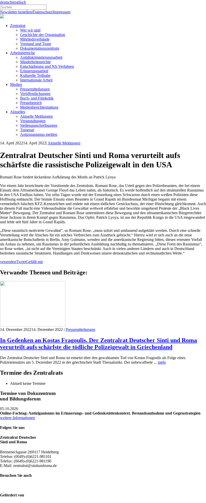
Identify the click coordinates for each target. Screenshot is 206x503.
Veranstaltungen (32, 121)
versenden (8, 262)
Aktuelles (17, 112)
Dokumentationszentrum (39, 48)
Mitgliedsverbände (34, 39)
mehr (162, 362)
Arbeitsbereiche (22, 53)
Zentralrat (17, 25)
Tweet (21, 262)
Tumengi (27, 130)
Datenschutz (42, 12)
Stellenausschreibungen (38, 125)
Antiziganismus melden (38, 134)
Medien (16, 84)
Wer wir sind (30, 30)
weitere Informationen (17, 418)
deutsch (6, 2)
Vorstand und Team (35, 44)
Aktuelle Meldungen (36, 116)
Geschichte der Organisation (42, 35)
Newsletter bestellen (16, 12)
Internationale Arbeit (36, 80)
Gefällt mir (34, 262)
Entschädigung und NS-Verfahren (47, 66)
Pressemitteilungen (35, 89)
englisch (19, 2)
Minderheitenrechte (35, 62)
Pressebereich (31, 103)
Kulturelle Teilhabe (35, 75)
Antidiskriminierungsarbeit (41, 57)
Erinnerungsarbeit (34, 71)
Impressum (61, 12)
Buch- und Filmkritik (37, 98)
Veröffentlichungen (35, 93)
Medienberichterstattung (39, 107)
